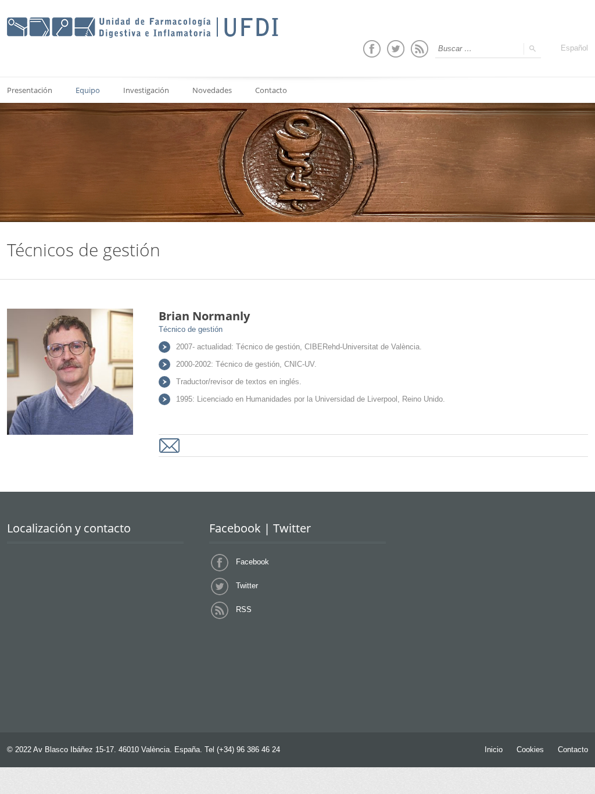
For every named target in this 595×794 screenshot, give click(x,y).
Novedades (212, 90)
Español (574, 48)
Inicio (494, 749)
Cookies (530, 749)
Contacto (271, 90)
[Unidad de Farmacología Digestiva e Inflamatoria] (142, 27)
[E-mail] (169, 445)
